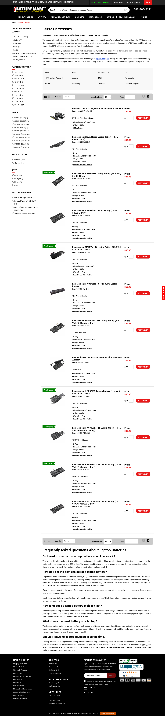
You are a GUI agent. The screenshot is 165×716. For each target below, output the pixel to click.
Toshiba (101, 83)
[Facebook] (85, 693)
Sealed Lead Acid (127, 17)
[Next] (148, 96)
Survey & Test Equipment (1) (23, 56)
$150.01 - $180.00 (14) (22, 141)
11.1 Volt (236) (19, 85)
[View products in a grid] (49, 97)
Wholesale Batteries (20, 667)
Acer (46, 72)
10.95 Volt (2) (18, 82)
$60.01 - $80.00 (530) (21, 124)
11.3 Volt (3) (18, 92)
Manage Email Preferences (22, 689)
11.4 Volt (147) (19, 105)
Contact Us (17, 683)
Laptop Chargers (131, 83)
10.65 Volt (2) (18, 75)
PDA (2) (16, 50)
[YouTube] (92, 693)
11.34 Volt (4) (18, 98)
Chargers (79, 17)
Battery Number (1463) (21, 37)
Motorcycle (95, 17)
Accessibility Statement (21, 692)
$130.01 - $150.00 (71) (22, 137)
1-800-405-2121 (55, 696)
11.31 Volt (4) (18, 95)
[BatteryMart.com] (29, 9)
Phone (144, 17)
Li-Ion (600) (18, 175)
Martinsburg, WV (54, 686)
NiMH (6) (17, 185)
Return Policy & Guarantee (22, 676)
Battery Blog (17, 673)
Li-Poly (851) (18, 179)
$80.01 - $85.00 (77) (21, 128)
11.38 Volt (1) (18, 102)
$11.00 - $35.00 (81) (21, 118)
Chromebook (103, 72)
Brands (110, 17)
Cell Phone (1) (18, 40)
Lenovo (74, 78)
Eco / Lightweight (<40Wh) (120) (25, 198)
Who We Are (53, 664)
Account (118, 2)
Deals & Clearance (100, 2)
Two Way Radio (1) (19, 60)
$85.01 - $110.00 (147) (22, 131)
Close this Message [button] (107, 713)
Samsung (75, 83)
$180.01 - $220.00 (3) (21, 144)
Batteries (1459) (19, 160)
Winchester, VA (54, 683)
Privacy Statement (55, 673)
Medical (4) (17, 47)
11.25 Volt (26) (19, 89)
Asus (73, 72)
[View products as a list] (45, 541)
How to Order (17, 679)
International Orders (20, 698)
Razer (47, 83)
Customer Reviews (55, 670)
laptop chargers (102, 58)
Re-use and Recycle (55, 667)
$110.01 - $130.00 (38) (22, 134)
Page (122, 97)
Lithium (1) (18, 182)
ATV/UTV (42, 17)
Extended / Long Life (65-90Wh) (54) (25, 202)
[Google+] (89, 693)
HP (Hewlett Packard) (53, 78)
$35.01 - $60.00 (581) (21, 121)
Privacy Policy (103, 684)
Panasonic (129, 78)
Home (14, 23)
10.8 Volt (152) (19, 79)
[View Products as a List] (45, 97)
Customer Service (19, 686)
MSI (100, 78)
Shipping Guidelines (20, 664)
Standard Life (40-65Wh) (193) (24, 213)
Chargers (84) (19, 163)
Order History (134, 2)
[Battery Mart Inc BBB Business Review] (131, 667)
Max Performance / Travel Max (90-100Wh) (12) (26, 208)
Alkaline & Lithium (60, 17)
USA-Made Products (20, 670)
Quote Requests (18, 695)
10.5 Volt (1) (18, 72)
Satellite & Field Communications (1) (25, 53)
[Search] (124, 9)
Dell (126, 72)
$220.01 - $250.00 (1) (21, 147)
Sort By (58, 97)
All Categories (25, 17)
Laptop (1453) (18, 43)
